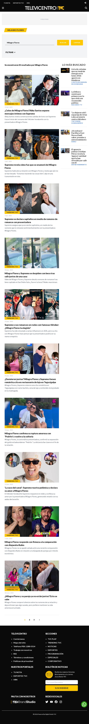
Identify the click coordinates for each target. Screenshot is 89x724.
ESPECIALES (53, 657)
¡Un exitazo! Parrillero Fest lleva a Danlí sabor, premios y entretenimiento (78, 135)
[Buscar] (86, 8)
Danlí (73, 142)
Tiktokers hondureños (77, 122)
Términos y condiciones (23, 657)
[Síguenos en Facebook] (56, 700)
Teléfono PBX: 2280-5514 (24, 646)
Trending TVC (12, 104)
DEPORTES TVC (18, 3)
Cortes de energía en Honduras (79, 83)
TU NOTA (7, 3)
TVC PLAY (52, 639)
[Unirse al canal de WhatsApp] (84, 704)
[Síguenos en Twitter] (46, 700)
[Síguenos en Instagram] (60, 700)
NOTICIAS (52, 646)
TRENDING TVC (54, 643)
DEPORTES (52, 650)
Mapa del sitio (19, 643)
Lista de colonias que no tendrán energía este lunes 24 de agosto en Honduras (78, 74)
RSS (15, 654)
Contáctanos (19, 639)
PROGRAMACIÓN (55, 654)
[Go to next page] (39, 620)
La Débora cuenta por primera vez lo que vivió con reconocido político (77, 97)
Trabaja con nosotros (22, 650)
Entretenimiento (79, 164)
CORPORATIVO (55, 661)
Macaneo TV (76, 105)
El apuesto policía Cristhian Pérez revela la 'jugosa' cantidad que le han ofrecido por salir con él (79, 156)
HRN (28, 3)
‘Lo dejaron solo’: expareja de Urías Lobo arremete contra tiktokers (79, 115)
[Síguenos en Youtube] (51, 700)
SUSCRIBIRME (61, 688)
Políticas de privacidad (23, 661)
